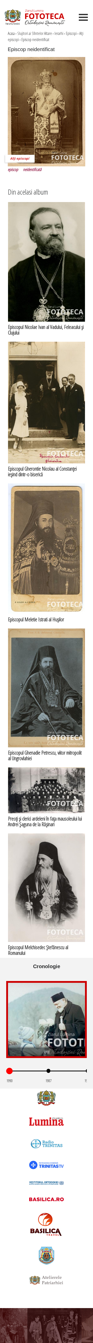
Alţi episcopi (19, 158)
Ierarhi (59, 33)
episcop (13, 169)
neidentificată (32, 169)
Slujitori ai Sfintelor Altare (34, 33)
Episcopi (71, 33)
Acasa (11, 33)
